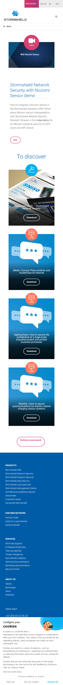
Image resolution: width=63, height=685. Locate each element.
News (8, 591)
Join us (43, 4)
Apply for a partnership (16, 521)
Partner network (15, 513)
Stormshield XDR (13, 470)
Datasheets (10, 495)
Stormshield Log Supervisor (18, 484)
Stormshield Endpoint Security (19, 477)
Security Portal (12, 569)
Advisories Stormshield (16, 503)
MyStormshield (12, 525)
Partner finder (12, 517)
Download (31, 217)
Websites (9, 595)
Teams (8, 584)
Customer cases (13, 499)
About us (10, 579)
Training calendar (13, 551)
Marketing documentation (17, 565)
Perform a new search (30, 440)
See (15, 140)
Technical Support (13, 543)
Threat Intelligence (14, 554)
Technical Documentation (17, 562)
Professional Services (15, 547)
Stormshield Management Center (21, 488)
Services (10, 539)
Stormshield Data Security (17, 481)
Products (11, 465)
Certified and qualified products (20, 492)
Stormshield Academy (15, 558)
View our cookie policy (12, 672)
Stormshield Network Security (19, 473)
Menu (9, 26)
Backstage (10, 587)
